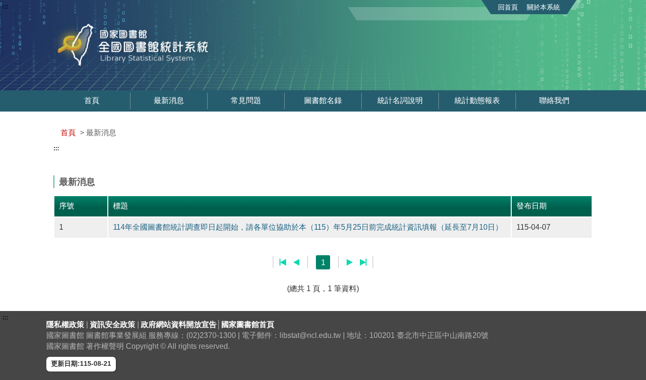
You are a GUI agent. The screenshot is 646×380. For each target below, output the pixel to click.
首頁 (91, 100)
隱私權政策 (66, 324)
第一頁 (283, 262)
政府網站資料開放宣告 (179, 324)
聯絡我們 (554, 100)
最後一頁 (363, 262)
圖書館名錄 (323, 100)
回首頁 (508, 7)
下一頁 (350, 262)
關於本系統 (543, 7)
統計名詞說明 (400, 100)
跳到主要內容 (25, 6)
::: (5, 6)
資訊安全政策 (113, 324)
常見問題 (246, 100)
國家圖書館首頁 (247, 324)
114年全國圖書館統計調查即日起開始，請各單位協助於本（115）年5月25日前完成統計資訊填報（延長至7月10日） (308, 227)
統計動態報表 (477, 100)
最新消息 (169, 100)
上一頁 (296, 262)
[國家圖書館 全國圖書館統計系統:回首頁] (161, 45)
